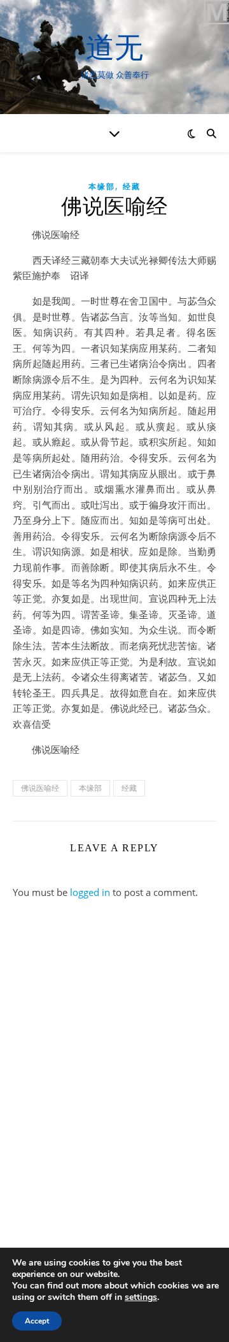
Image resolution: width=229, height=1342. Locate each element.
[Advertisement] (114, 1078)
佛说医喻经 (40, 788)
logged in (90, 892)
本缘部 (101, 186)
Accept (37, 1321)
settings (141, 1297)
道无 (114, 46)
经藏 (132, 186)
